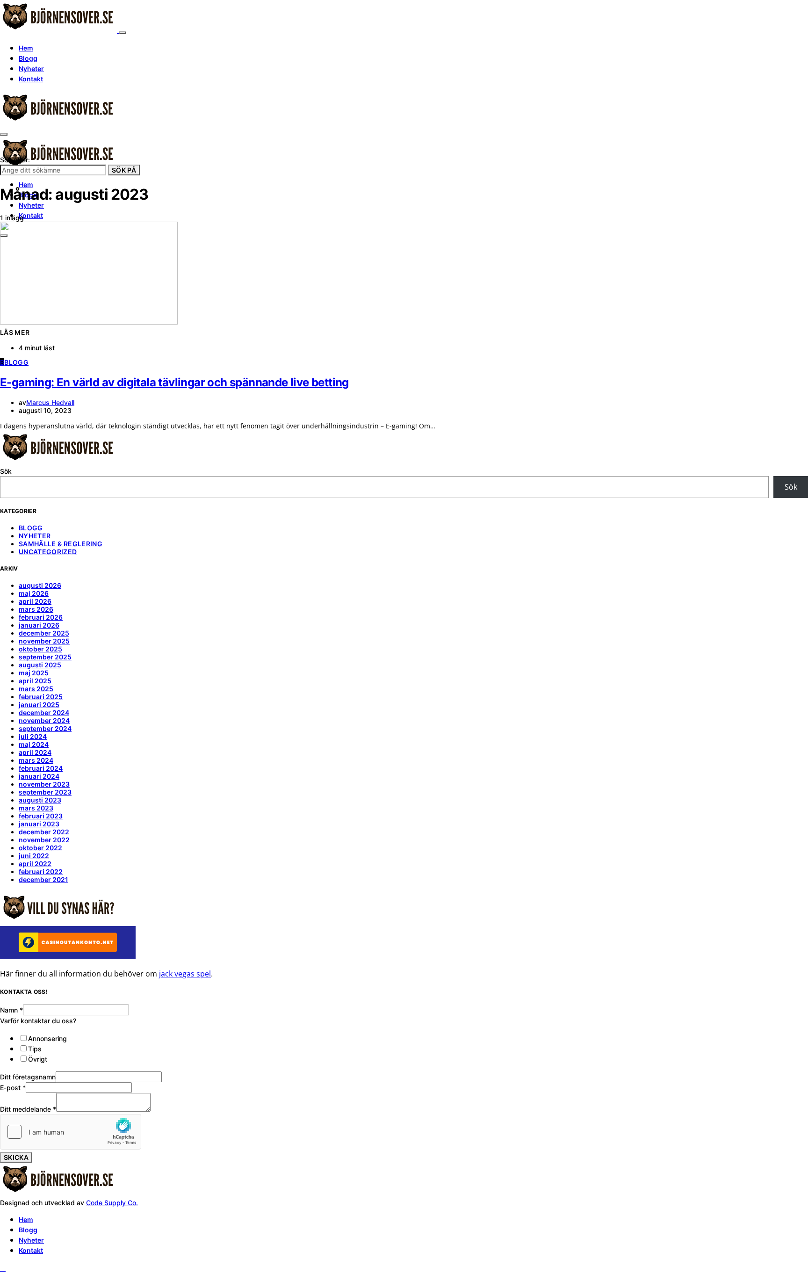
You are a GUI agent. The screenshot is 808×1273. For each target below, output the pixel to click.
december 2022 (44, 832)
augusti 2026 (40, 585)
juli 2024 (33, 736)
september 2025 (45, 657)
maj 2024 (34, 744)
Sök (6, 471)
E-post (13, 1088)
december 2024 (44, 712)
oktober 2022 (40, 848)
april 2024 (35, 752)
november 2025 (44, 641)
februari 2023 (41, 816)
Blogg (28, 58)
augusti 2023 (40, 800)
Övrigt (37, 1059)
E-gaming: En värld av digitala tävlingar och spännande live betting (174, 382)
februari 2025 (41, 697)
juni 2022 (34, 856)
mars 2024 (36, 760)
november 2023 (44, 784)
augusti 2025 (40, 665)
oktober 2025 (40, 649)
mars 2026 (36, 609)
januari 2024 (39, 776)
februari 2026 (41, 617)
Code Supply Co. (112, 1203)
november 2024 (44, 720)
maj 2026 (34, 593)
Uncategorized (48, 552)
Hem (26, 48)
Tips (35, 1049)
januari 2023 (39, 824)
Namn (11, 1010)
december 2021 (43, 879)
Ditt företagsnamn (28, 1077)
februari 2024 (41, 768)
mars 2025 (36, 689)
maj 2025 (34, 673)
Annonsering (47, 1038)
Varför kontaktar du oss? (38, 1021)
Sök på (124, 170)
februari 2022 (41, 871)
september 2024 (45, 728)
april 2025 (35, 681)
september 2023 (45, 792)
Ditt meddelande (28, 1109)
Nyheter (31, 68)
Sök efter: (15, 160)
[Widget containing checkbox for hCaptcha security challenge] (70, 1132)
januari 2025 (39, 705)
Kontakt (31, 79)
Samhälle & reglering (60, 544)
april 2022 (35, 864)
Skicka (16, 1157)
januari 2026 (39, 625)
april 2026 (35, 601)
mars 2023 (36, 808)
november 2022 (44, 840)
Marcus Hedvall (50, 402)
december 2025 (44, 633)
